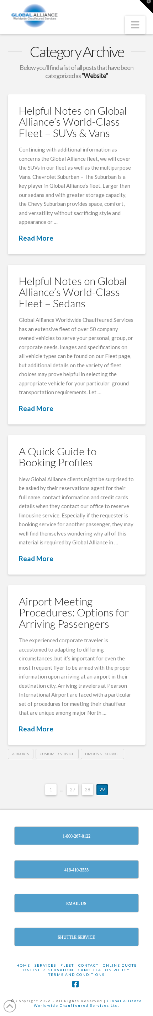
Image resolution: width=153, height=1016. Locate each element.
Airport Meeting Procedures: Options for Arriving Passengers (74, 612)
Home (23, 965)
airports (20, 754)
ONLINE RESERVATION (48, 970)
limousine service (102, 754)
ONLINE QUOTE (120, 965)
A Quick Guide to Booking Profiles (57, 457)
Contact (88, 965)
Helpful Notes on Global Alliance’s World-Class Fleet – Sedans (73, 291)
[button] (135, 25)
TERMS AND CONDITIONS (76, 974)
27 (72, 789)
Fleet (67, 965)
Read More (36, 238)
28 (87, 789)
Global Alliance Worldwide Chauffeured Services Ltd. (88, 1003)
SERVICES (45, 965)
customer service (57, 754)
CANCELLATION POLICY (104, 970)
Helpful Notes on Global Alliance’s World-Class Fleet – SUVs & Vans (73, 121)
